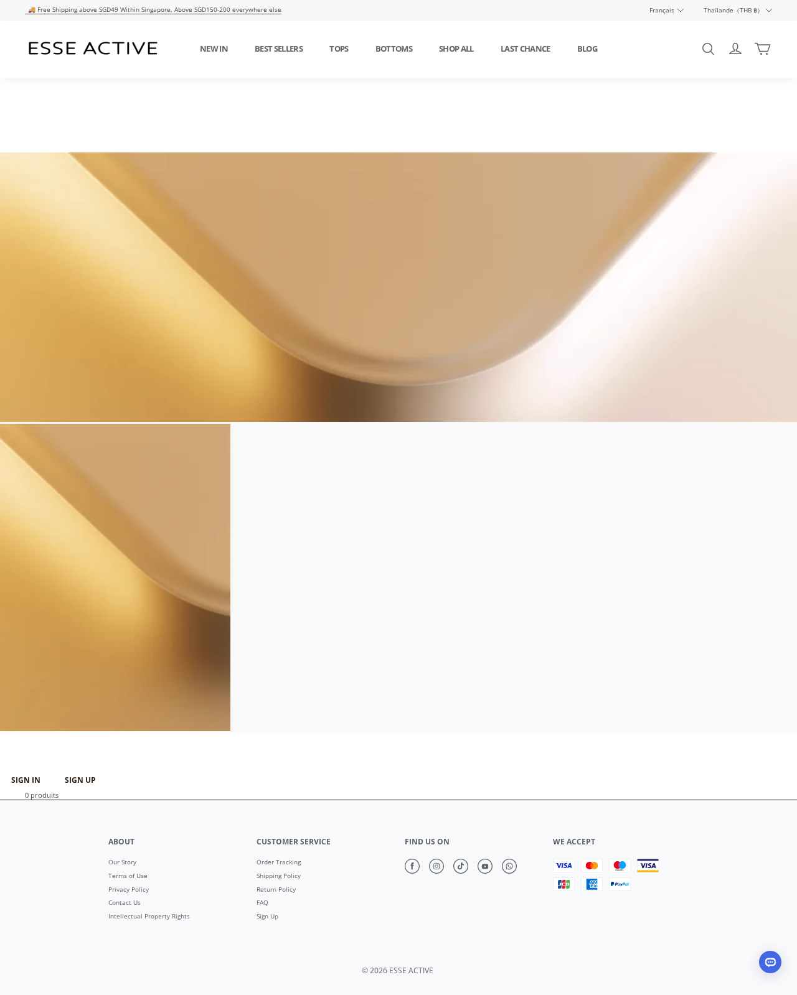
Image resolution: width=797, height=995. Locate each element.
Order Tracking (279, 862)
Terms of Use (128, 876)
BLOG (587, 48)
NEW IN (214, 48)
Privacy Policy (128, 890)
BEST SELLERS (279, 48)
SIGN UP (80, 780)
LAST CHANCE (525, 48)
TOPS (338, 48)
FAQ (262, 903)
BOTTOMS (393, 48)
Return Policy (276, 890)
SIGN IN (25, 780)
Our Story (122, 862)
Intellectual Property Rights (149, 916)
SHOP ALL (456, 48)
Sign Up (267, 916)
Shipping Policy (279, 876)
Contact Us (124, 903)
